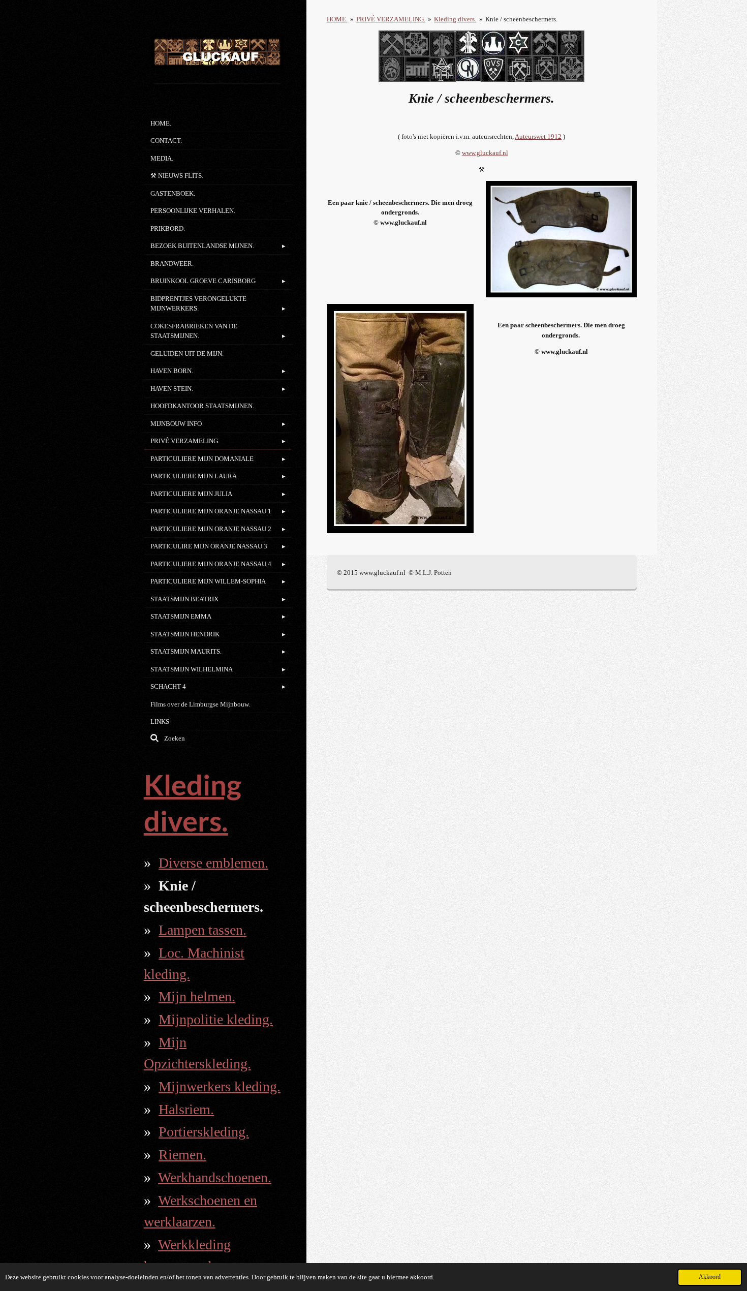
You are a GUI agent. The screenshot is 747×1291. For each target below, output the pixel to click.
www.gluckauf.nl (485, 153)
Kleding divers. (455, 19)
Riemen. (182, 1154)
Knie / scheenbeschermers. (521, 19)
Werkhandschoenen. (214, 1177)
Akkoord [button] (710, 1277)
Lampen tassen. (202, 930)
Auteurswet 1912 (538, 136)
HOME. (337, 19)
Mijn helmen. (197, 996)
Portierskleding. (204, 1132)
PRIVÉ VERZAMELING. (390, 19)
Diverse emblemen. (213, 863)
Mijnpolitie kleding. (216, 1019)
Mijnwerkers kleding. (220, 1086)
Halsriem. (186, 1109)
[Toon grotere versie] (561, 239)
